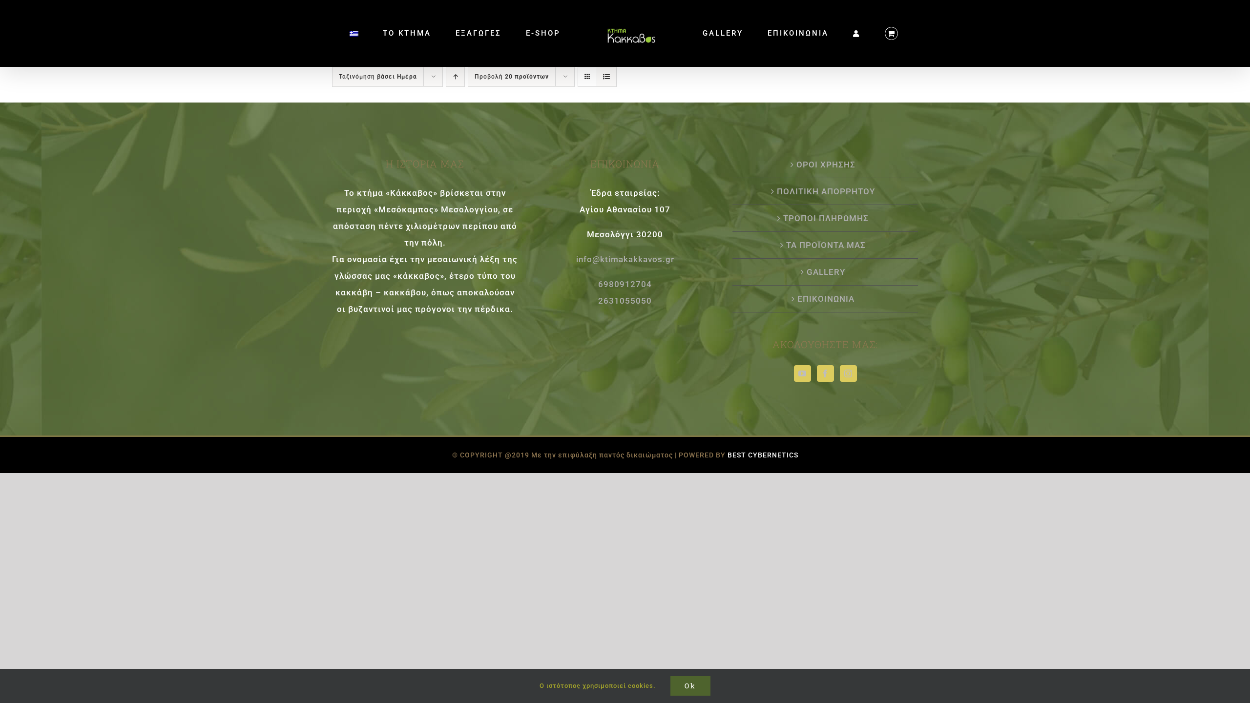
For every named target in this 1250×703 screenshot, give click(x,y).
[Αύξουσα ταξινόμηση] (455, 77)
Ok (690, 685)
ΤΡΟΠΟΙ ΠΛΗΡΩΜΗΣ (826, 218)
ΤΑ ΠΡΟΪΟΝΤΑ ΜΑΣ (826, 245)
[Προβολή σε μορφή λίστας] (606, 76)
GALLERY (826, 272)
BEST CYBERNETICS (763, 455)
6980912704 (625, 284)
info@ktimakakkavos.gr (625, 259)
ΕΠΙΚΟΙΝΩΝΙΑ (825, 299)
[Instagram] (848, 373)
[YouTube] (802, 373)
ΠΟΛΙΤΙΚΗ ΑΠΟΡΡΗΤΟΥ (826, 191)
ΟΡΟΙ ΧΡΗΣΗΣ (825, 164)
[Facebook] (825, 373)
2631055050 (625, 301)
